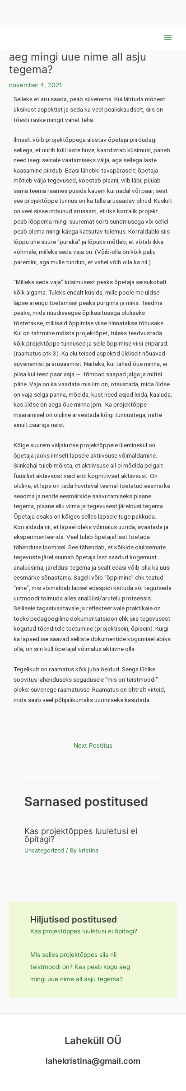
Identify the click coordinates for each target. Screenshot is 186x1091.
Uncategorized (44, 850)
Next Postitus (93, 745)
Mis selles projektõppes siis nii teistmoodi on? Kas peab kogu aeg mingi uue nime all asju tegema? (80, 967)
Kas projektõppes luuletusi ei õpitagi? (80, 835)
